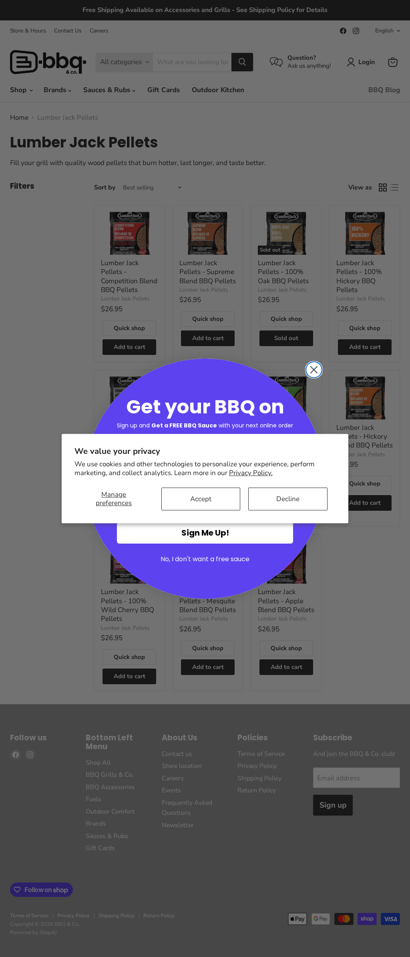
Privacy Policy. (251, 472)
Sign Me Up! (205, 532)
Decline (287, 499)
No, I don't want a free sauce (205, 559)
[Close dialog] (314, 370)
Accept (200, 499)
